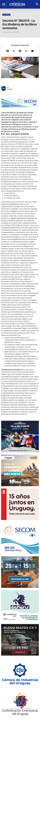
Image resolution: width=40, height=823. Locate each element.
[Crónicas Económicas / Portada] (17, 4)
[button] (7, 52)
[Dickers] (20, 606)
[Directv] (20, 436)
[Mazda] (20, 640)
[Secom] (20, 103)
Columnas (6, 14)
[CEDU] (20, 704)
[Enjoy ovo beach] (20, 572)
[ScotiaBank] (20, 504)
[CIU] (20, 673)
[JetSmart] (20, 470)
